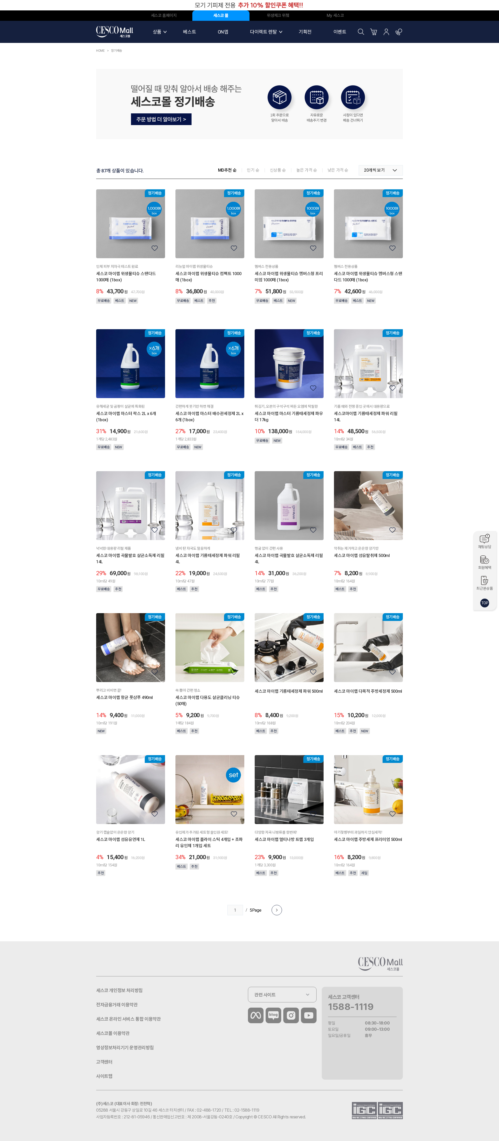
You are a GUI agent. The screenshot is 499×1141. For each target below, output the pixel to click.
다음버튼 (277, 910)
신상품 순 (278, 170)
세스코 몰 (220, 15)
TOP (484, 603)
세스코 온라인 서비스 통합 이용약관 (128, 1019)
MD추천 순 (227, 170)
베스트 (189, 32)
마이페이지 (386, 32)
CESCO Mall (114, 32)
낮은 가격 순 (337, 170)
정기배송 (116, 51)
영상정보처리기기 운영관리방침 (125, 1047)
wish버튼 (154, 248)
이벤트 (339, 32)
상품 (157, 32)
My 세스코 (335, 15)
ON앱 (223, 32)
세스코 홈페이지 (164, 15)
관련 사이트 (265, 994)
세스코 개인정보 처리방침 (119, 990)
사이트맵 (104, 1076)
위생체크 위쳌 (278, 15)
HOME (100, 51)
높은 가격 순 (306, 170)
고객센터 (399, 32)
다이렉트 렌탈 (263, 32)
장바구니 (374, 32)
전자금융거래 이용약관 (117, 1004)
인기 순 (253, 170)
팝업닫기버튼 (399, 5)
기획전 (305, 32)
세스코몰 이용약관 (112, 1033)
